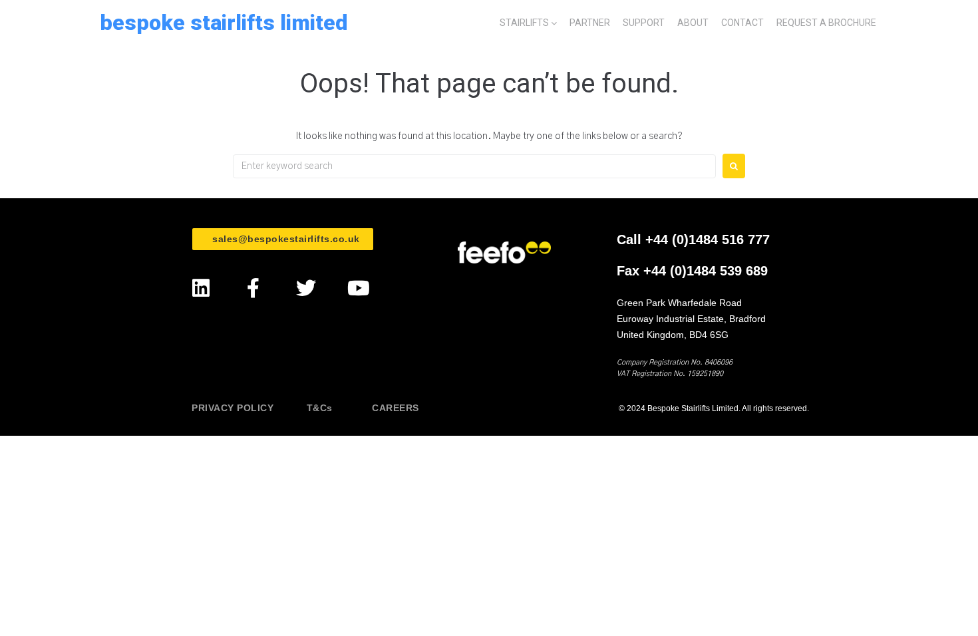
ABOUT (693, 22)
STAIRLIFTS (524, 22)
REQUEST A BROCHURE (826, 22)
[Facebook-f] (253, 288)
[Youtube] (358, 288)
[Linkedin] (201, 288)
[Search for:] (474, 166)
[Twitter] (306, 288)
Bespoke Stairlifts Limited (224, 22)
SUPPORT (644, 22)
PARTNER (590, 22)
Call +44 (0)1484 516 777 (693, 239)
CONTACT (742, 22)
